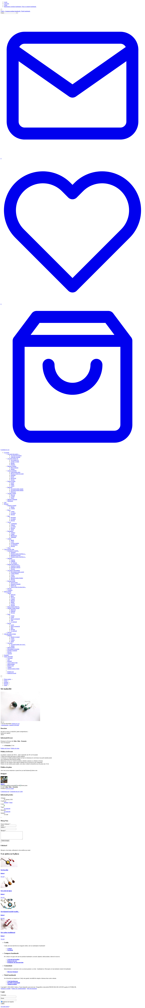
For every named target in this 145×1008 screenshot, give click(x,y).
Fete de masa (14, 582)
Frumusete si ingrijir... (13, 551)
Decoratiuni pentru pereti (17, 572)
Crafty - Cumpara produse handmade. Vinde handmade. (15, 11)
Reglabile (13, 517)
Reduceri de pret (11, 673)
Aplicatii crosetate (15, 457)
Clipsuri (13, 525)
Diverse (13, 514)
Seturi (8, 547)
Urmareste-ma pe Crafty (16, 791)
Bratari (12, 507)
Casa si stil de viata (9, 549)
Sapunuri (13, 552)
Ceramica (9, 590)
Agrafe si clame (15, 461)
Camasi (13, 599)
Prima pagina (7, 679)
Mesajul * (3, 830)
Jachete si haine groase (13, 608)
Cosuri (12, 575)
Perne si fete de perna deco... (18, 587)
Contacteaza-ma (5, 791)
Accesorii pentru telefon (17, 490)
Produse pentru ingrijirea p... (18, 554)
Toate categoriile (8, 656)
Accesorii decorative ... (13, 454)
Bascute (13, 495)
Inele (8, 516)
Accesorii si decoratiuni (13, 570)
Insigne (13, 469)
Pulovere (13, 594)
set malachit (7, 808)
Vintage (9, 667)
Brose (8, 510)
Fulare (12, 484)
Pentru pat (13, 585)
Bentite (13, 463)
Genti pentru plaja (15, 472)
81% (10, 788)
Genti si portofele (12, 470)
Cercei (9, 522)
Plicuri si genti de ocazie (17, 473)
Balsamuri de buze (16, 555)
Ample (12, 616)
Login (5, 2)
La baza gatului (15, 543)
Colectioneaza (4, 725)
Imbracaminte (7, 591)
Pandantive (10, 531)
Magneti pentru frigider (17, 578)
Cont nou (6, 3)
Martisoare (10, 501)
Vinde (5, 5)
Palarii (12, 498)
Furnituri (6, 655)
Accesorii (6, 452)
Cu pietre (13, 513)
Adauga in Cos (15, 723)
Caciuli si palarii (11, 493)
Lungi (12, 541)
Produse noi (10, 671)
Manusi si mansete (12, 499)
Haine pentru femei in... (13, 606)
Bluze (12, 596)
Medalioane (14, 535)
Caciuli (13, 496)
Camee (12, 511)
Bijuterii (6, 504)
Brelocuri (9, 487)
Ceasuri (13, 508)
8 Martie (13, 561)
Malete (12, 602)
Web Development (32, 988)
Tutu (12, 620)
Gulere (12, 486)
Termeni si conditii (5, 988)
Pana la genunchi (15, 619)
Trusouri (9, 653)
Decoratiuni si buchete (13, 649)
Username (3, 995)
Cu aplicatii (14, 622)
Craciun (13, 560)
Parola (2, 998)
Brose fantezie (14, 467)
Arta (5, 502)
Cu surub (13, 526)
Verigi (12, 529)
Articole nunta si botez (10, 634)
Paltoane (13, 611)
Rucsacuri (13, 478)
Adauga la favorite (14, 725)
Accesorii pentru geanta (17, 489)
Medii (12, 540)
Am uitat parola (5, 1006)
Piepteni (13, 464)
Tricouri (13, 597)
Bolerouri (13, 609)
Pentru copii (10, 665)
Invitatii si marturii (12, 650)
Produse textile (11, 581)
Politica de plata (15, 748)
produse (6, 682)
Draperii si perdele (15, 584)
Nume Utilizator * (5, 824)
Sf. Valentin (14, 563)
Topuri (9, 593)
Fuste (8, 614)
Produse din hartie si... (13, 564)
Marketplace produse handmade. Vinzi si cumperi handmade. (20, 6)
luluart (5, 680)
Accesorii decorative (16, 455)
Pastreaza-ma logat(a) (8, 1001)
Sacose (12, 479)
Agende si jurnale (15, 566)
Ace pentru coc (15, 460)
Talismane (13, 537)
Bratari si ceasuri (11, 505)
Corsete (13, 603)
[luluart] (4, 782)
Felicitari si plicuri (15, 567)
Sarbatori (9, 558)
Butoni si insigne (11, 466)
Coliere (9, 538)
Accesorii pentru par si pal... (18, 644)
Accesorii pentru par (12, 458)
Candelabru (14, 523)
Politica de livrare (5, 748)
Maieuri (13, 600)
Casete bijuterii (15, 573)
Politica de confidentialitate (19, 988)
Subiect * (3, 827)
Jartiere (13, 646)
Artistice (13, 532)
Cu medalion (14, 544)
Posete (12, 476)
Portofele (13, 475)
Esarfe (12, 483)
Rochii (9, 623)
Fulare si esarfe (11, 481)
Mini (12, 628)
